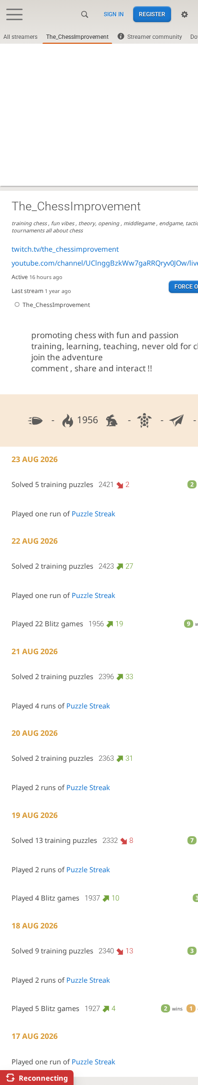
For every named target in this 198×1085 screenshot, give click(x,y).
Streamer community (154, 37)
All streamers (20, 37)
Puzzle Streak (93, 513)
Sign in (114, 14)
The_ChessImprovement (77, 37)
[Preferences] (184, 14)
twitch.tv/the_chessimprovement (65, 249)
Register (152, 14)
